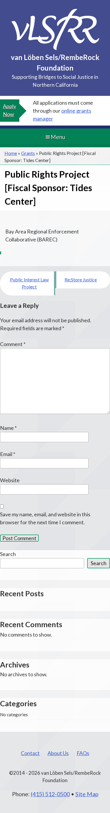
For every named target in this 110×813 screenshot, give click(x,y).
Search (8, 554)
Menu (58, 136)
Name (8, 428)
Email (7, 454)
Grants (28, 153)
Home (10, 153)
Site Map (86, 793)
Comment (13, 344)
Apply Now (9, 110)
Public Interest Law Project (29, 283)
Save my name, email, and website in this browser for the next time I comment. (45, 518)
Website (10, 480)
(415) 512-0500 (50, 793)
